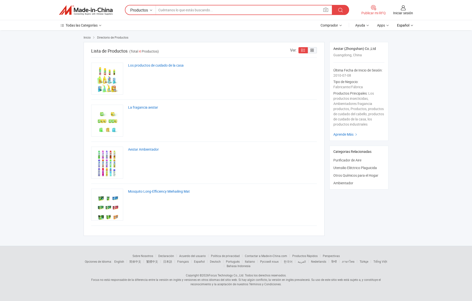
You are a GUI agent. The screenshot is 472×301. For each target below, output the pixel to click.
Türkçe (364, 261)
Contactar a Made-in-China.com (266, 256)
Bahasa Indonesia (239, 266)
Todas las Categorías (82, 25)
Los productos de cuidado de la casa (156, 65)
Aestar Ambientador (143, 149)
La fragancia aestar (143, 107)
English (119, 261)
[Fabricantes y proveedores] (86, 10)
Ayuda (360, 25)
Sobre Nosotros (143, 256)
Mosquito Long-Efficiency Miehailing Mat (159, 191)
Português (233, 261)
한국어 (288, 261)
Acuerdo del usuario (192, 256)
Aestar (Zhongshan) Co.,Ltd (354, 48)
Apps (381, 25)
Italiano (250, 261)
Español (199, 261)
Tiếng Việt (380, 261)
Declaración (166, 256)
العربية (302, 261)
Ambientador (343, 183)
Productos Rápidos (305, 256)
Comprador (329, 25)
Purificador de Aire (347, 160)
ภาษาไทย (348, 261)
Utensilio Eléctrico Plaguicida (355, 167)
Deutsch (215, 261)
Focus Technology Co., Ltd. (226, 275)
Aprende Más (345, 134)
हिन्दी (334, 261)
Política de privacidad (225, 256)
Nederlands (318, 261)
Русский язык (269, 261)
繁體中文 (152, 261)
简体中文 (135, 261)
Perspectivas (331, 256)
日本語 (167, 261)
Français (183, 261)
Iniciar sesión (403, 13)
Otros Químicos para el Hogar (355, 175)
